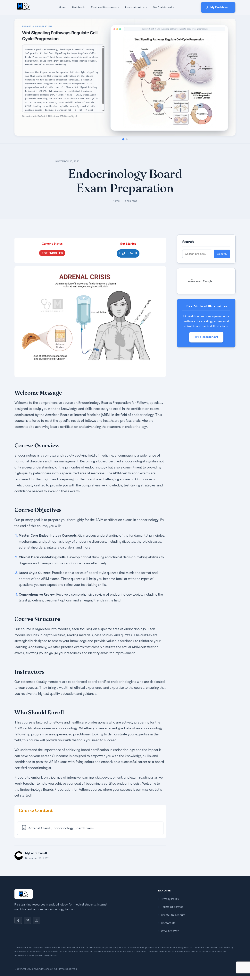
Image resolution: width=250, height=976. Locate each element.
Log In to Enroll (128, 253)
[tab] (123, 139)
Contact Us (168, 923)
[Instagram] (36, 920)
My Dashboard (162, 7)
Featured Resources (104, 7)
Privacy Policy (170, 899)
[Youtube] (27, 920)
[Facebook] (18, 920)
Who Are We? (170, 931)
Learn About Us (135, 7)
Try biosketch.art (206, 337)
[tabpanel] (90, 532)
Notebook (78, 7)
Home (62, 7)
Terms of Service (172, 907)
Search (222, 254)
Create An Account (173, 915)
